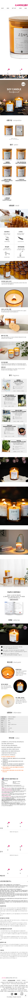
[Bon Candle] (14, 76)
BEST (2, 8)
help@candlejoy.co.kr (12, 991)
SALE (25, 8)
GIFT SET (14, 8)
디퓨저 (20, 8)
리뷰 (7, 70)
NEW (8, 8)
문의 (20, 70)
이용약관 (18, 980)
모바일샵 (23, 980)
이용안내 (4, 980)
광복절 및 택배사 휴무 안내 (11, 977)
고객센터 (2, 982)
